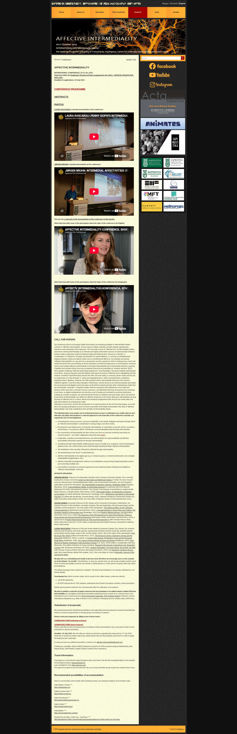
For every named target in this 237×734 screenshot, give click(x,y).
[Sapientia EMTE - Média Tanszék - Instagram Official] (163, 88)
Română (173, 3)
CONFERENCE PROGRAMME (69, 89)
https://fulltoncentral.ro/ (62, 694)
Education (99, 12)
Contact (176, 12)
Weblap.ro (180, 729)
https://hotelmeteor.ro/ (62, 687)
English (182, 3)
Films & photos (118, 12)
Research (137, 12)
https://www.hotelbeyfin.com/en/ (66, 713)
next (134, 59)
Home (61, 12)
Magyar (165, 3)
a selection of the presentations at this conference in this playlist (89, 219)
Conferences (66, 59)
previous (129, 59)
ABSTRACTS (61, 97)
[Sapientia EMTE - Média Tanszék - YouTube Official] (163, 78)
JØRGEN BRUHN (61, 164)
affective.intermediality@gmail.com (109, 642)
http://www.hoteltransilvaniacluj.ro (66, 700)
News (157, 12)
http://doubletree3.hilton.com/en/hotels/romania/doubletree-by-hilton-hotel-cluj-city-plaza (87, 719)
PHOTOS (59, 104)
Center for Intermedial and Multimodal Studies (95, 480)
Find (182, 58)
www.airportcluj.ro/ (78, 663)
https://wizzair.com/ (79, 665)
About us (80, 12)
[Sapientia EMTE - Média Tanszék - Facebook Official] (163, 69)
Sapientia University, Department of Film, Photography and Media (118, 4)
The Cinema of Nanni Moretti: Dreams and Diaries (96, 540)
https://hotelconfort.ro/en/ (63, 707)
